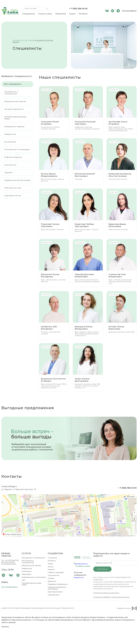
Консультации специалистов (28, 561)
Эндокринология (12, 196)
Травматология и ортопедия (34, 577)
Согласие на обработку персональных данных (111, 597)
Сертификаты (53, 595)
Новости (51, 569)
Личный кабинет (129, 11)
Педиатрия (26, 574)
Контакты (83, 14)
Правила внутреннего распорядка (57, 588)
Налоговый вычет (55, 592)
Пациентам (60, 14)
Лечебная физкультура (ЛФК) (15, 118)
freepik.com (79, 578)
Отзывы (51, 578)
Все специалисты (12, 84)
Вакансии (52, 581)
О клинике (52, 558)
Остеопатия (10, 142)
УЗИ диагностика (12, 188)
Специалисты (28, 14)
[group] (69, 438)
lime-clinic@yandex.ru (9, 587)
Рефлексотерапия (13, 157)
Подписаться (102, 569)
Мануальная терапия (14, 127)
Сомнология (10, 165)
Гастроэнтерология (13, 109)
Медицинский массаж (15, 101)
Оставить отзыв (82, 566)
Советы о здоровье (56, 572)
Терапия (8, 173)
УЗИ (23, 580)
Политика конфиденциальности (106, 593)
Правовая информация (58, 584)
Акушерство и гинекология (11, 93)
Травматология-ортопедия (17, 180)
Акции (72, 14)
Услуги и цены (45, 14)
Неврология (10, 134)
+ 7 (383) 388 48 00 (78, 8)
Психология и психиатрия (17, 149)
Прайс (50, 564)
